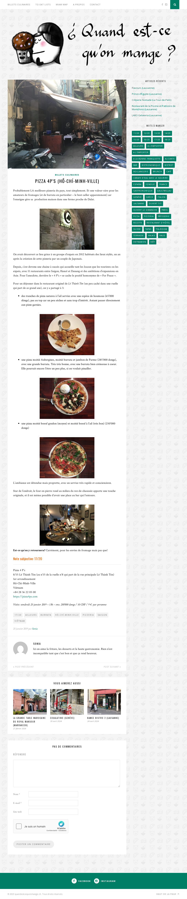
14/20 (168, 133)
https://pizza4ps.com (25, 596)
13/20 (157, 133)
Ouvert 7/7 (155, 203)
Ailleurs (31, 615)
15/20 (136, 139)
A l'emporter (155, 146)
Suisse (137, 229)
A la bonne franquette (147, 158)
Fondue (150, 184)
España (137, 184)
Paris (165, 210)
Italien (161, 197)
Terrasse (138, 235)
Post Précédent (24, 667)
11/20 (136, 133)
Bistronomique (151, 165)
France (163, 184)
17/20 (18, 615)
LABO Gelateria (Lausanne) (147, 115)
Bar (135, 165)
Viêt (152, 242)
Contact (95, 4)
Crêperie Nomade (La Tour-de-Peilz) (151, 100)
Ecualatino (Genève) (62, 717)
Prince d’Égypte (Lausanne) (147, 94)
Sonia (35, 628)
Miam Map (62, 4)
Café (168, 171)
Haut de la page (166, 894)
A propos (79, 4)
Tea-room (161, 229)
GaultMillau (164, 190)
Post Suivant (112, 667)
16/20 (147, 139)
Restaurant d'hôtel (158, 222)
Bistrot (169, 165)
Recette (137, 222)
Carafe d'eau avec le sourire (150, 178)
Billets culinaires (19, 4)
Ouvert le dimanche (145, 210)
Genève (137, 197)
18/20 (168, 139)
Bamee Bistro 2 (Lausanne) (103, 717)
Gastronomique (143, 190)
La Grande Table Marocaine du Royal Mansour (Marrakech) (29, 721)
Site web (17, 812)
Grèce (149, 197)
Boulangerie (140, 171)
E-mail (17, 803)
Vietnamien (139, 242)
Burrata (46, 615)
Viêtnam (20, 621)
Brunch (157, 171)
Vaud (162, 235)
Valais (151, 235)
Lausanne (138, 203)
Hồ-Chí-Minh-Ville (67, 615)
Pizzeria (88, 615)
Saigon (102, 615)
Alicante (170, 158)
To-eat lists (43, 4)
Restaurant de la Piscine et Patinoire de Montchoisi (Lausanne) (153, 107)
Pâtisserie (164, 216)
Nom (16, 794)
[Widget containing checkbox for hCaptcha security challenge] (40, 826)
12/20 (147, 133)
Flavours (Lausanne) (143, 88)
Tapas (148, 229)
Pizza (136, 216)
